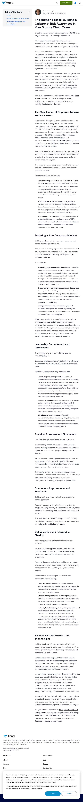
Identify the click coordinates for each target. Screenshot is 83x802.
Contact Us (47, 768)
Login (45, 760)
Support (46, 764)
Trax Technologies (49, 11)
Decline (69, 793)
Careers (6, 764)
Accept (53, 793)
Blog (4, 768)
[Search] (57, 3)
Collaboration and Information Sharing (17, 18)
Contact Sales (66, 3)
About (5, 760)
